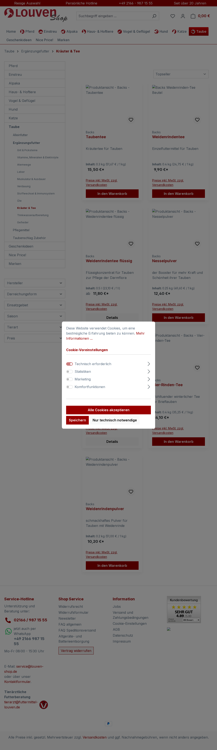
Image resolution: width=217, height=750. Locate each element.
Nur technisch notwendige (115, 420)
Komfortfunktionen (90, 387)
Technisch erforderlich (93, 364)
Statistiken (83, 371)
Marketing (83, 379)
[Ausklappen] (149, 363)
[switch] (69, 371)
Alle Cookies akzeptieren (108, 410)
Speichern (77, 420)
